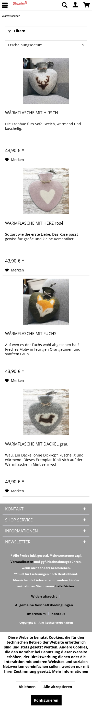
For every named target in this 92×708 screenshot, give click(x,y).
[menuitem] (64, 5)
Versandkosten (21, 561)
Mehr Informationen (70, 671)
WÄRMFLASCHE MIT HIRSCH (31, 113)
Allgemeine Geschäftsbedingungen (44, 605)
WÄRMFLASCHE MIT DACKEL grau (36, 444)
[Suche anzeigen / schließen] (64, 5)
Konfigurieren (46, 700)
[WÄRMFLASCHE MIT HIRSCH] (46, 81)
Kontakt (58, 613)
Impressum (36, 613)
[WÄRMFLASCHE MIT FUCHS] (46, 302)
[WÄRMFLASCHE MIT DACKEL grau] (46, 412)
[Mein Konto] (76, 5)
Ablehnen (27, 686)
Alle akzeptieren (57, 686)
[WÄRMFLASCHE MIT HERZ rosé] (46, 191)
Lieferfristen (64, 586)
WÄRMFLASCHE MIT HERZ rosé (34, 223)
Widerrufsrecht (44, 596)
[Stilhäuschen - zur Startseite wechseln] (20, 5)
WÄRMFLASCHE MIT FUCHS (30, 333)
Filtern (19, 30)
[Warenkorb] (87, 5)
